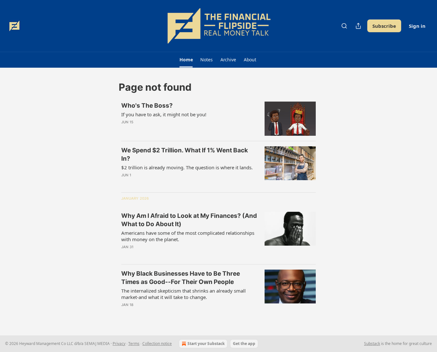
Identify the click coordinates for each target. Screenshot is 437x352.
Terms (133, 343)
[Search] (344, 25)
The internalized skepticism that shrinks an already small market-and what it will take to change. (183, 293)
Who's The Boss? (147, 105)
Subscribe (384, 26)
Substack (372, 343)
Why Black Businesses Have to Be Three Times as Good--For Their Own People (180, 278)
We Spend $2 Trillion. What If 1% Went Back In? (184, 154)
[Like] (125, 130)
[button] (186, 59)
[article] (218, 118)
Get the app (244, 343)
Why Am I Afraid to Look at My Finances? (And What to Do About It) (189, 220)
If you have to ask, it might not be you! (163, 114)
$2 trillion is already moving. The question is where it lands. (187, 167)
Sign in (417, 26)
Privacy (119, 343)
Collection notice (157, 343)
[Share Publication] (358, 25)
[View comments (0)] (167, 130)
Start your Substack (206, 343)
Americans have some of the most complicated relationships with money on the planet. (187, 236)
